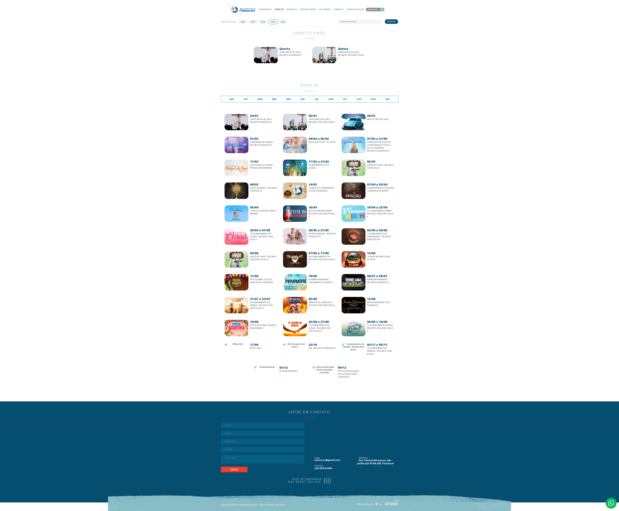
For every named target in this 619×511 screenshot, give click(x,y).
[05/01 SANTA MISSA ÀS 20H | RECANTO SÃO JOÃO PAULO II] (309, 112)
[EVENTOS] (279, 1)
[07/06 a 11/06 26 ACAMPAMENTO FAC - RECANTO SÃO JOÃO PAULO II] (309, 249)
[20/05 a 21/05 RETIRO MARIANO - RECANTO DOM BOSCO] (309, 226)
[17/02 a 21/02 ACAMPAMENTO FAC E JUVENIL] (309, 158)
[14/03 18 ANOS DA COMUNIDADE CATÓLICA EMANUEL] (309, 181)
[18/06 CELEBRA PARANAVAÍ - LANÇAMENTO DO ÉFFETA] (309, 272)
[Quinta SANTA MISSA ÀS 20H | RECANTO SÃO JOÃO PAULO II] (339, 45)
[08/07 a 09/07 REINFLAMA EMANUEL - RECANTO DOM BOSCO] (368, 272)
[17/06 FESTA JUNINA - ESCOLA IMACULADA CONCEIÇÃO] (251, 272)
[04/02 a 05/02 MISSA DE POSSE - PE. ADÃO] (309, 135)
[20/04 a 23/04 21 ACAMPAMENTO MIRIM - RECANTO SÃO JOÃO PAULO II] (368, 203)
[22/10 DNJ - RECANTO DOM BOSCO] (309, 341)
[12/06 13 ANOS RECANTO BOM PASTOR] (368, 249)
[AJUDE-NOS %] (375, 1)
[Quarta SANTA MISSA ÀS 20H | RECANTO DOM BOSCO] (280, 45)
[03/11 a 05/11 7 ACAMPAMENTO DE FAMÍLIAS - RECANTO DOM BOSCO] (368, 341)
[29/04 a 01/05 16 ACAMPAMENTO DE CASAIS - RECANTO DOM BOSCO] (251, 226)
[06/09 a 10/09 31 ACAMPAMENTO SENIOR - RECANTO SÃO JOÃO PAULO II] (368, 318)
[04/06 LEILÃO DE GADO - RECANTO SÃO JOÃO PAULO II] (251, 249)
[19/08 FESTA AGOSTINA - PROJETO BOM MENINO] (251, 318)
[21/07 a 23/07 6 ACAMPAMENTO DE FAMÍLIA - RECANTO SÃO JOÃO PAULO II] (251, 295)
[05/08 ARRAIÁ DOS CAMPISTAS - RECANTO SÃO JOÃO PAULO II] (309, 295)
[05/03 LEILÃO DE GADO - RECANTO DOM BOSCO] (368, 158)
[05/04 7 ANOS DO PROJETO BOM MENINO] (251, 203)
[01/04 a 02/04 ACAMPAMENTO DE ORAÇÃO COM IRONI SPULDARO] (368, 181)
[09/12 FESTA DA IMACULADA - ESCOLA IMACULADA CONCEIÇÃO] (339, 364)
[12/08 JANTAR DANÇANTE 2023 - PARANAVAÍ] (368, 295)
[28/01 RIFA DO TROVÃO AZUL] (368, 112)
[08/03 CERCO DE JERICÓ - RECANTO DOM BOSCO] (251, 181)
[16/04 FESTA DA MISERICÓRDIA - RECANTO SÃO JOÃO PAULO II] (309, 203)
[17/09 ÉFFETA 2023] (251, 341)
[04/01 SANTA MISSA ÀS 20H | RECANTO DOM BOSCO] (251, 112)
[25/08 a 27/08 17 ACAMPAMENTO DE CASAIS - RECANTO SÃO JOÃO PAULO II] (309, 318)
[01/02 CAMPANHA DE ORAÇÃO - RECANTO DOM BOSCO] (251, 135)
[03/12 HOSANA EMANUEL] (280, 364)
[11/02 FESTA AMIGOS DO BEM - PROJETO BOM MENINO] (251, 158)
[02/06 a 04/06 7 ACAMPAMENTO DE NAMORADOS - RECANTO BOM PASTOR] (368, 226)
